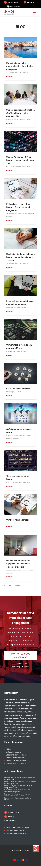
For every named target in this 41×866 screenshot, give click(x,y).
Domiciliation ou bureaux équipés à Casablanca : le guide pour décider (18, 563)
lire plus (9, 76)
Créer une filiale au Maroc (18, 388)
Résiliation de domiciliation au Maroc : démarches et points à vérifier (20, 257)
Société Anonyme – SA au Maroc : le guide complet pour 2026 (20, 160)
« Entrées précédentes (13, 585)
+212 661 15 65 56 (13, 2)
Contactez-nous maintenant (20, 655)
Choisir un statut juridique (16, 760)
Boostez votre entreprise (15, 758)
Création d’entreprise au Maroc (22, 119)
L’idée (8, 749)
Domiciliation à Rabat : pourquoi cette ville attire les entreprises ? (19, 66)
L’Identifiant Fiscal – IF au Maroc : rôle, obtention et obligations (18, 207)
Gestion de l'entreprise (12, 438)
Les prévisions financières (16, 755)
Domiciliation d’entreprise (21, 72)
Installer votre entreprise (16, 763)
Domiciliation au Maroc (15, 830)
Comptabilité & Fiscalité (20, 213)
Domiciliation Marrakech (16, 833)
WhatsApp (30, 2)
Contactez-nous (15, 6)
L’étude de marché (13, 752)
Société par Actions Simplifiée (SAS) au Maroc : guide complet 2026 (20, 113)
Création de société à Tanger (17, 827)
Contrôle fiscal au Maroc (17, 520)
